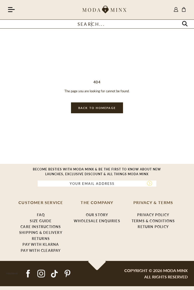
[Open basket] (183, 10)
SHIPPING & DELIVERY (40, 232)
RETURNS (41, 238)
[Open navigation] (11, 10)
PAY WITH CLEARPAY (41, 250)
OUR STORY (97, 215)
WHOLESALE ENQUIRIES (97, 221)
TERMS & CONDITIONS (153, 221)
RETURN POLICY (153, 227)
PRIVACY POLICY (153, 215)
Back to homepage (97, 107)
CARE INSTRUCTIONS (40, 227)
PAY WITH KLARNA (40, 244)
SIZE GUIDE (41, 221)
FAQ (41, 215)
